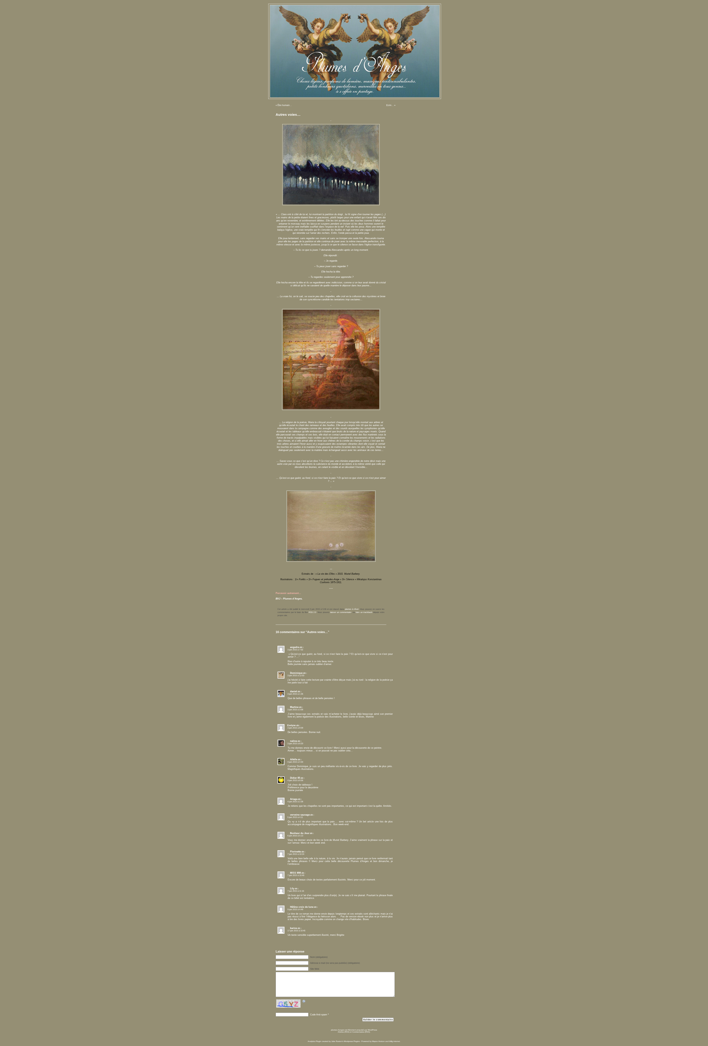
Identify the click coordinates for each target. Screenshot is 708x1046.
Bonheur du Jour (299, 833)
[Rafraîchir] (304, 1001)
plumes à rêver (352, 609)
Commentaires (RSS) (361, 1032)
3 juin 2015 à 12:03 (295, 675)
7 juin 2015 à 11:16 (295, 891)
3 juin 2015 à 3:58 (295, 709)
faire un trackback (364, 612)
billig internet (394, 1041)
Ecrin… (390, 105)
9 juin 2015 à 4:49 (295, 909)
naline (293, 741)
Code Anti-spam (318, 1014)
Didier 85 (295, 777)
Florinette (295, 851)
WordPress (372, 1030)
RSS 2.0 (312, 612)
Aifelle (293, 759)
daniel (293, 691)
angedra (294, 647)
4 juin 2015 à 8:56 (295, 780)
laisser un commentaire (340, 612)
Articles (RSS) (343, 1032)
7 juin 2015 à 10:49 (295, 875)
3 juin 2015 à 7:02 (295, 650)
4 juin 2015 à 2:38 (295, 801)
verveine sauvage (300, 814)
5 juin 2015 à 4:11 (295, 817)
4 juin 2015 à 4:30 (295, 762)
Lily (292, 888)
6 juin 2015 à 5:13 (295, 836)
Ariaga (293, 799)
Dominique (296, 673)
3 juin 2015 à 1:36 (295, 694)
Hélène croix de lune (301, 907)
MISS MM (295, 872)
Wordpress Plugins (352, 1041)
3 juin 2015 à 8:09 (295, 728)
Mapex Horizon (378, 1041)
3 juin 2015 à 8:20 (295, 743)
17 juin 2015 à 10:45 (296, 930)
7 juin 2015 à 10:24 (295, 854)
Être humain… (284, 105)
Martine (294, 707)
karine (293, 928)
